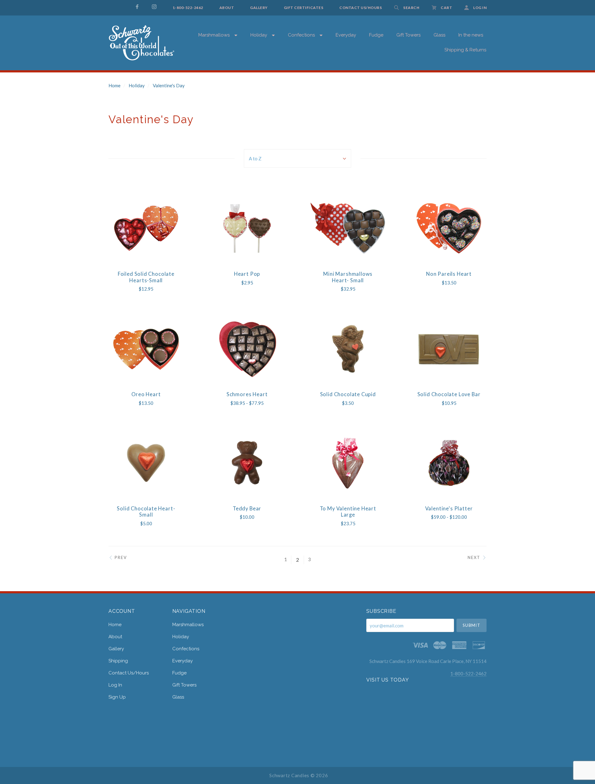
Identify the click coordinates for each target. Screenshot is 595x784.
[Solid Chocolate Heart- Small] (146, 463)
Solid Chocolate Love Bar (449, 394)
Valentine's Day (169, 85)
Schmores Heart (247, 394)
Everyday (346, 35)
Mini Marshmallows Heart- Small (347, 277)
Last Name (443, 111)
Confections (301, 35)
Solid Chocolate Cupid (348, 394)
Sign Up (117, 697)
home (114, 624)
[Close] (559, 43)
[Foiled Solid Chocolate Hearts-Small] (146, 228)
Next (474, 558)
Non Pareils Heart (449, 274)
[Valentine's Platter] (449, 463)
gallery (116, 649)
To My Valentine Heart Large (348, 511)
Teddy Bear (247, 508)
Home (114, 85)
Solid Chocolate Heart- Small (146, 511)
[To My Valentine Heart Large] (348, 463)
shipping (118, 661)
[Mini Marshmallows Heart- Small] (348, 228)
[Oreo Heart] (146, 348)
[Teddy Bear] (246, 463)
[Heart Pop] (246, 228)
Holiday (258, 35)
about (115, 636)
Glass (178, 697)
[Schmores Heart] (246, 348)
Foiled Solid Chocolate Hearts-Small (146, 277)
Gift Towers (184, 685)
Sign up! (496, 197)
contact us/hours (128, 673)
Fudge (376, 35)
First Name (443, 90)
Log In (115, 685)
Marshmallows (214, 35)
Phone (439, 132)
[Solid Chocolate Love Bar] (449, 348)
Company (442, 153)
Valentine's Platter (449, 508)
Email (438, 69)
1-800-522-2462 (468, 673)
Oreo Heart (146, 394)
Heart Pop (247, 274)
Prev (121, 558)
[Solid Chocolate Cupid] (348, 348)
